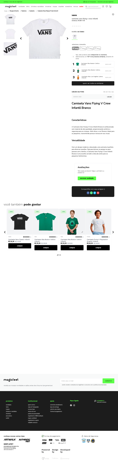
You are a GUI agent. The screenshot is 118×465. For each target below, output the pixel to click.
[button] (75, 48)
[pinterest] (98, 193)
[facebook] (88, 193)
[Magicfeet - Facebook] (71, 406)
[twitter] (94, 193)
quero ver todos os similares (93, 83)
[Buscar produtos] (86, 6)
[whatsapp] (91, 193)
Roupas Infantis (14, 11)
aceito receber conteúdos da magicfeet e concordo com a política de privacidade (84, 384)
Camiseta (31, 11)
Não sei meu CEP (108, 92)
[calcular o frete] (109, 96)
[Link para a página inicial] (6, 11)
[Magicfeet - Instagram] (74, 406)
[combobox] (93, 6)
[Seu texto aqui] (64, 459)
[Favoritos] (106, 6)
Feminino (24, 11)
